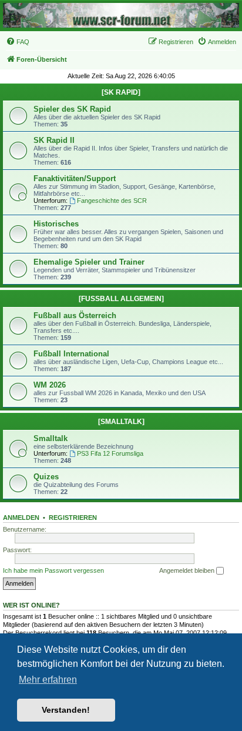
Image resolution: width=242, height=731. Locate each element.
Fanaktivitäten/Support (74, 178)
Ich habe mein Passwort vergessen (53, 570)
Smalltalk (50, 438)
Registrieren (73, 517)
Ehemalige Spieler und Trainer (88, 262)
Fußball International (71, 353)
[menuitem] (17, 42)
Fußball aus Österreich (74, 315)
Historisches (56, 223)
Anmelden (21, 517)
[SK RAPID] (121, 92)
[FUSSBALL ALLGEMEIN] (121, 299)
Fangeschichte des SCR (112, 200)
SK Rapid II (54, 140)
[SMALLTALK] (121, 422)
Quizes (46, 476)
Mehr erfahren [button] (48, 680)
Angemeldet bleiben (187, 570)
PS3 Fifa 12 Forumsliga (110, 453)
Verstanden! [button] (66, 710)
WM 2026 (49, 384)
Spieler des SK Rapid (72, 109)
